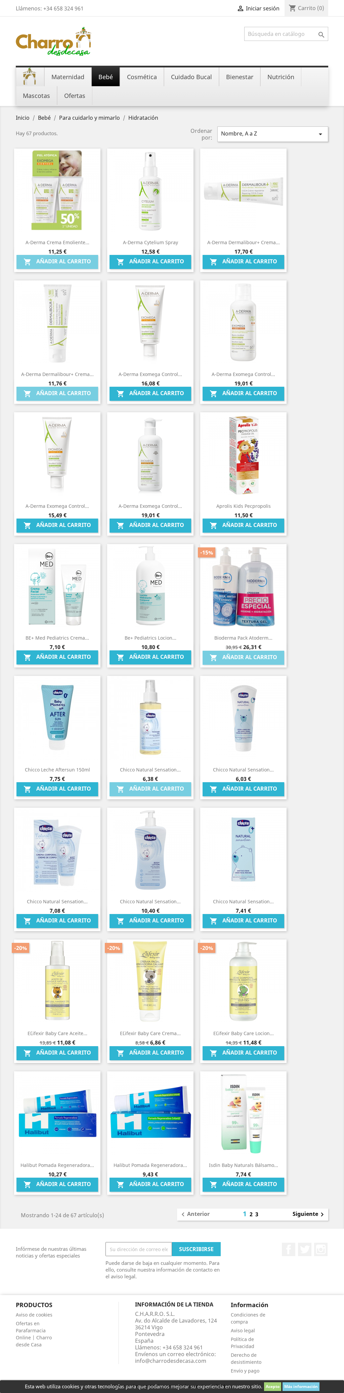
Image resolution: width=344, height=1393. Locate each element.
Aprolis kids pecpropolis (243, 506)
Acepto (273, 1386)
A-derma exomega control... (150, 374)
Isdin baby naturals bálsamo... (243, 1165)
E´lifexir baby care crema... (150, 1033)
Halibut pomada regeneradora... (57, 1165)
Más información (301, 1386)
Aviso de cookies (34, 1314)
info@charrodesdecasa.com (170, 1360)
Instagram (321, 1249)
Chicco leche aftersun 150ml (57, 769)
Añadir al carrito (57, 262)
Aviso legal (243, 1330)
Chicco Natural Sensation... (243, 769)
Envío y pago (245, 1371)
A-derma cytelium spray (150, 242)
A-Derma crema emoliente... (57, 242)
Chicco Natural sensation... (243, 901)
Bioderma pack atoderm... (243, 638)
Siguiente (309, 1215)
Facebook (288, 1249)
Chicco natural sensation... (150, 769)
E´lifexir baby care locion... (243, 1033)
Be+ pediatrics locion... (150, 638)
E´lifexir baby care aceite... (57, 1033)
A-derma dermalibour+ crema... (243, 242)
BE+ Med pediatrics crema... (57, 638)
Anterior (194, 1215)
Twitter (304, 1249)
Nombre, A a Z (273, 134)
